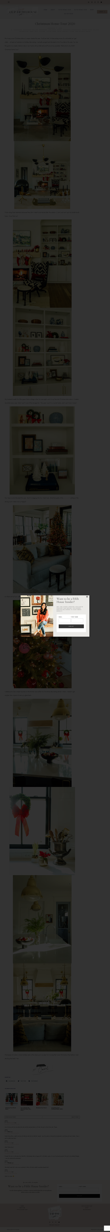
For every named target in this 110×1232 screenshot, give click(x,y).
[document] (55, 616)
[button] (87, 596)
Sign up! (71, 626)
